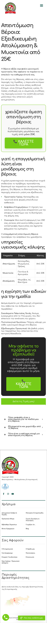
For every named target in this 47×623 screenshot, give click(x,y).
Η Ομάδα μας (30, 549)
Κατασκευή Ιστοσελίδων (13, 618)
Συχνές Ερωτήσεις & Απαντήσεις (32, 519)
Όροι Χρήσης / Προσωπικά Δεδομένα (10, 562)
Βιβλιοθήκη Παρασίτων (9, 524)
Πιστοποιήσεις (30, 553)
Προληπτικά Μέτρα (8, 519)
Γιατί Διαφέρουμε (7, 553)
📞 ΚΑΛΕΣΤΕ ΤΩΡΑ (23, 143)
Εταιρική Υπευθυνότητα (9, 557)
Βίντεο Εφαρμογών (8, 528)
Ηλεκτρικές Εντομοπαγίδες (34, 513)
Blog (27, 528)
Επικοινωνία (30, 557)
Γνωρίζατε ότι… (31, 524)
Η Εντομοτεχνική (7, 549)
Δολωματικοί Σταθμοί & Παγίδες (9, 514)
